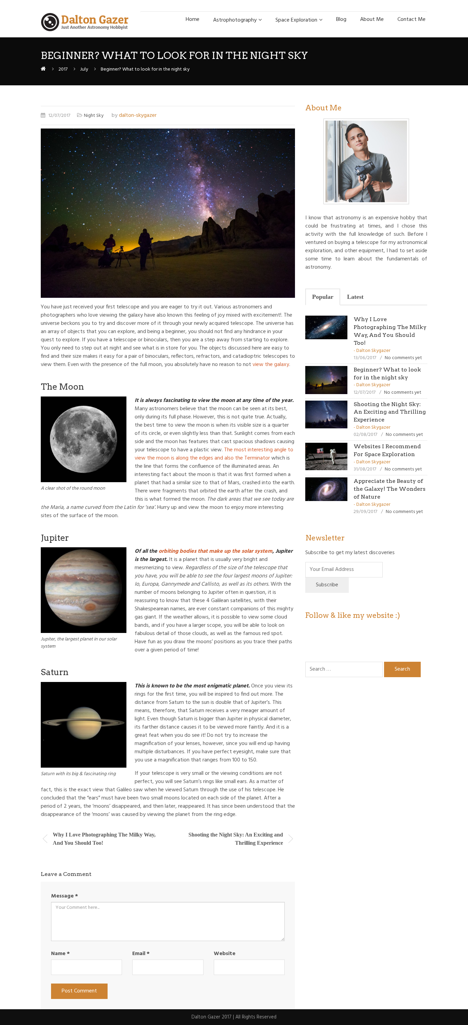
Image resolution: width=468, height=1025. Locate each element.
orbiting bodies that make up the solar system (215, 551)
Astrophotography (235, 20)
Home (192, 19)
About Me (372, 19)
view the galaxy (271, 364)
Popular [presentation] (322, 296)
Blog (341, 19)
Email (141, 954)
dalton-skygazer (138, 115)
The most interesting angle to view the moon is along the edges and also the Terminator (214, 454)
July (84, 69)
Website (224, 954)
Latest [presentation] (355, 296)
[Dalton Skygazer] (43, 69)
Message (64, 896)
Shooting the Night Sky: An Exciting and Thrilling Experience (390, 412)
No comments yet (403, 358)
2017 (63, 69)
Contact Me (411, 19)
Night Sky (93, 116)
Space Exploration (296, 20)
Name (60, 954)
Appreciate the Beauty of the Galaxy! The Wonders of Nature (390, 489)
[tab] (322, 297)
